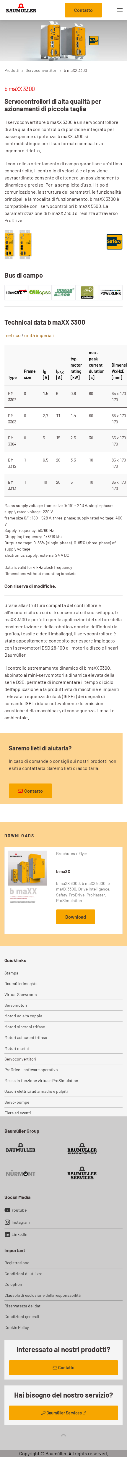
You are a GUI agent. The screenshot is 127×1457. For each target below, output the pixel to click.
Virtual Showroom (20, 994)
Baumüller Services (64, 1412)
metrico (12, 335)
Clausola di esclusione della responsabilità (42, 1295)
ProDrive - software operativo (31, 1069)
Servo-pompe (16, 1102)
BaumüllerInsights (21, 983)
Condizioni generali (21, 1316)
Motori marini (16, 1048)
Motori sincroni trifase (24, 1026)
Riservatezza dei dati (23, 1305)
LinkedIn (19, 1234)
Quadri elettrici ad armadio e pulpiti (36, 1091)
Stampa (11, 972)
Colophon (13, 1284)
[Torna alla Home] (21, 10)
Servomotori (15, 1005)
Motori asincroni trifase (25, 1037)
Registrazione (16, 1262)
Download (75, 916)
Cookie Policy (16, 1327)
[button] (120, 10)
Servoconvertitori (20, 1058)
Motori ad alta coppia (23, 1015)
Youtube (19, 1209)
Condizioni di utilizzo (23, 1273)
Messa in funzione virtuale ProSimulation (41, 1080)
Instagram (21, 1222)
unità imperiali (39, 335)
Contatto (83, 10)
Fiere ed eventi (17, 1112)
